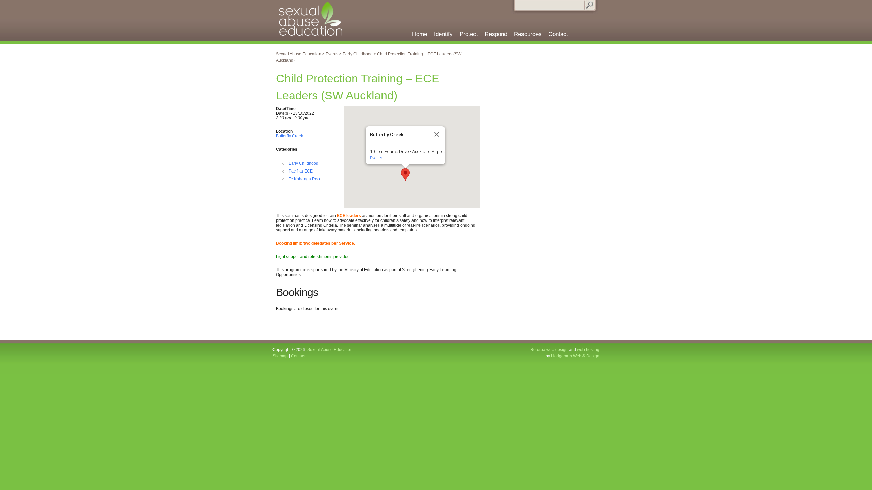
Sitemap (280, 356)
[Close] (437, 134)
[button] (405, 174)
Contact (558, 34)
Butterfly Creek (289, 136)
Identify (443, 34)
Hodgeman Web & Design (575, 356)
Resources (528, 34)
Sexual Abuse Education (314, 20)
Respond (496, 34)
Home (419, 34)
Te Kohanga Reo (304, 179)
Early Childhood (303, 163)
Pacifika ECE (301, 171)
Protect (469, 34)
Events (376, 157)
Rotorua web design (549, 349)
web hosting (588, 349)
